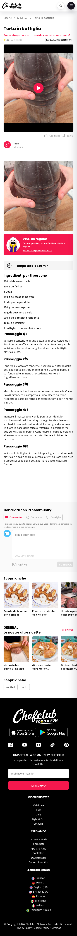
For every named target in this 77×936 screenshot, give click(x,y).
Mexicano (40, 900)
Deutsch (40, 882)
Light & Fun (38, 819)
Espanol (40, 896)
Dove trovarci (38, 857)
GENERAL (22, 18)
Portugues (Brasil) (41, 910)
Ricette (8, 18)
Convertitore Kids (39, 862)
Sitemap (56, 928)
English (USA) (40, 891)
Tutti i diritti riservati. (60, 924)
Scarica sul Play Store (53, 732)
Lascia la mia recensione (59, 40)
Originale (38, 805)
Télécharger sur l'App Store (22, 732)
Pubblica (65, 564)
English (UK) (40, 887)
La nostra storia (38, 839)
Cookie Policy (41, 928)
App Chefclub (38, 848)
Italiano (40, 905)
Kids (38, 810)
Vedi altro (67, 630)
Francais (40, 878)
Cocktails (38, 823)
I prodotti (38, 844)
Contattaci (38, 853)
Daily (38, 814)
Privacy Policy (24, 928)
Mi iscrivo (38, 785)
